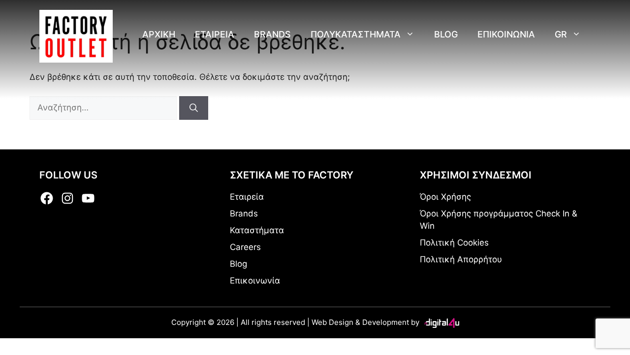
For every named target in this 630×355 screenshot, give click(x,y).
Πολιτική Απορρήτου (461, 259)
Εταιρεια (214, 34)
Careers (245, 247)
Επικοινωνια (506, 34)
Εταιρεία (247, 197)
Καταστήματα (257, 230)
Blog (446, 34)
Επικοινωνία (255, 280)
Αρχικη (158, 34)
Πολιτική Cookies (454, 243)
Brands (272, 34)
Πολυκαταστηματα (356, 34)
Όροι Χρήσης (445, 197)
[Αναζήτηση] (193, 108)
